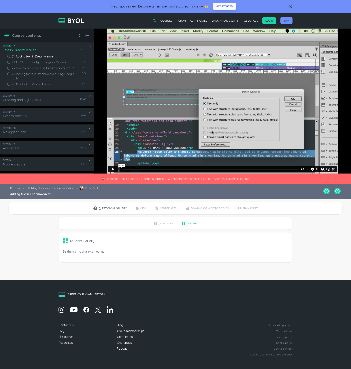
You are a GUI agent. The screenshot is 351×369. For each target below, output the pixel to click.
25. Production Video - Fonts (31, 84)
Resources (250, 20)
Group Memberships (225, 20)
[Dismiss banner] (290, 6)
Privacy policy (283, 337)
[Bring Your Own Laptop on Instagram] (61, 310)
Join (286, 20)
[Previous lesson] (326, 191)
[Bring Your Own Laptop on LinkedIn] (110, 309)
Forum (181, 20)
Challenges (124, 342)
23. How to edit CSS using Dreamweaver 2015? (42, 68)
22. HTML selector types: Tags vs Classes (39, 62)
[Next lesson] (337, 191)
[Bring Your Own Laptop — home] (71, 20)
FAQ (61, 331)
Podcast (122, 348)
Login (269, 20)
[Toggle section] (89, 46)
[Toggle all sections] (79, 35)
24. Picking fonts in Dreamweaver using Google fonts (43, 76)
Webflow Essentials (226, 178)
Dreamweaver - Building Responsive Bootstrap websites (41, 188)
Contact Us (66, 325)
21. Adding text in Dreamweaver (33, 56)
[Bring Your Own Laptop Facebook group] (86, 310)
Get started (224, 6)
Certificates (198, 20)
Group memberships (130, 331)
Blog (120, 325)
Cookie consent (283, 348)
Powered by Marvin (280, 325)
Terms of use (284, 331)
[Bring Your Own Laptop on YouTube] (74, 309)
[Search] (154, 20)
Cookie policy (284, 342)
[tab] (110, 208)
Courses (166, 20)
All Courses (65, 337)
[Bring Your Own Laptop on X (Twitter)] (98, 310)
